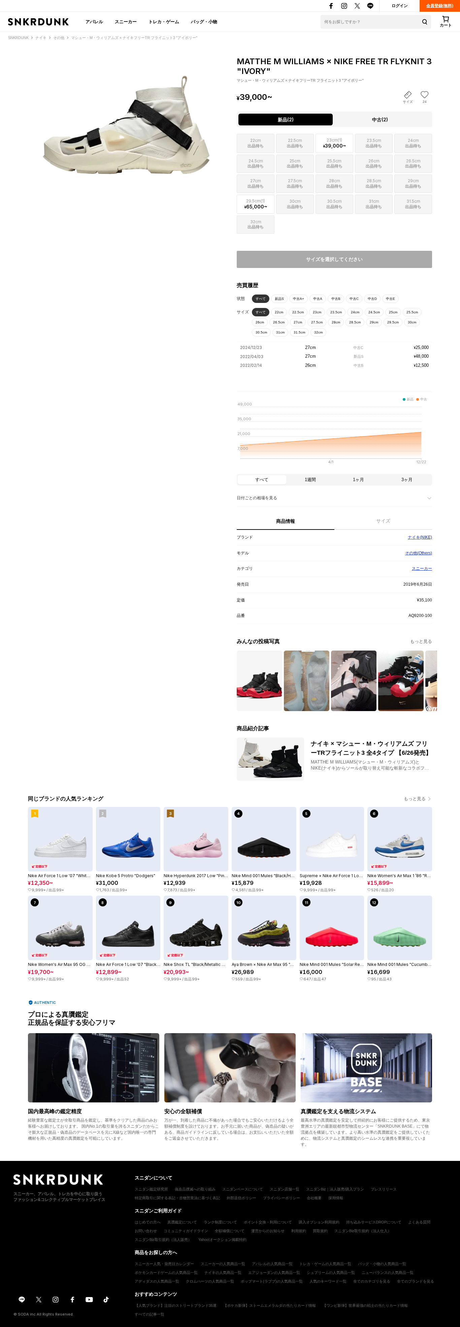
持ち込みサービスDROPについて (373, 1222)
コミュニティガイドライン (186, 1231)
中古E (390, 299)
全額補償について (229, 1231)
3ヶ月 (407, 479)
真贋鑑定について (182, 1222)
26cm (260, 322)
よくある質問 (419, 1222)
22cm (279, 312)
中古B (335, 299)
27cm (298, 322)
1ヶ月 (358, 479)
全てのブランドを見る (415, 1281)
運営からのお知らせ (268, 1231)
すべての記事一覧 (149, 1314)
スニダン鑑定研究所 (151, 1189)
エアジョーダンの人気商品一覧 (274, 1273)
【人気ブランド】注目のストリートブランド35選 (176, 1305)
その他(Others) (418, 553)
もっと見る (421, 641)
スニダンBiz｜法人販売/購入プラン (335, 1189)
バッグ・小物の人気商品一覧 (382, 1264)
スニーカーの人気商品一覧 (223, 1264)
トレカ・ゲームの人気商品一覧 (325, 1264)
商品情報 (285, 521)
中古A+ (298, 299)
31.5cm (299, 332)
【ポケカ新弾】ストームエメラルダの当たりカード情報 (269, 1305)
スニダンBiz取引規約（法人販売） (163, 1240)
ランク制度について (220, 1222)
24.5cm (374, 312)
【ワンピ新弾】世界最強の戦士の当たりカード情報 (365, 1305)
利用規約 (298, 1231)
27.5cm (317, 322)
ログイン (400, 5)
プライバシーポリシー (281, 1198)
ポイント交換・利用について (268, 1222)
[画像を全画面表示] (125, 114)
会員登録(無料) (439, 5)
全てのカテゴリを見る (371, 1281)
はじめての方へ (148, 1222)
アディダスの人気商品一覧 (157, 1281)
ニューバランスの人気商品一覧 (388, 1273)
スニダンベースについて (242, 1189)
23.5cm (336, 312)
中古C (354, 299)
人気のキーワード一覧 (328, 1281)
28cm (336, 322)
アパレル (94, 21)
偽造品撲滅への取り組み (195, 1189)
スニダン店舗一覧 (284, 1189)
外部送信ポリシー (241, 1198)
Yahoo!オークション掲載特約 (222, 1240)
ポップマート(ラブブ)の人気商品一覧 (272, 1281)
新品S (279, 299)
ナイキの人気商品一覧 (222, 1273)
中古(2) (380, 119)
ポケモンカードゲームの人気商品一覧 (166, 1273)
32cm (318, 332)
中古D (372, 299)
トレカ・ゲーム (164, 21)
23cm (317, 312)
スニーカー (126, 21)
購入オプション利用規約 (319, 1222)
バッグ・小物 (204, 21)
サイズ (383, 520)
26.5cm (279, 322)
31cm (280, 332)
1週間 (310, 479)
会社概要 (314, 1198)
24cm (355, 312)
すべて (261, 299)
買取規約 (320, 1231)
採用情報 (335, 1198)
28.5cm (355, 322)
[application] (334, 435)
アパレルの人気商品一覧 (272, 1264)
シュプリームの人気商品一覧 (331, 1273)
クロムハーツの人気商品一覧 (210, 1281)
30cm (412, 322)
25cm (393, 312)
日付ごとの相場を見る (257, 498)
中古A (317, 299)
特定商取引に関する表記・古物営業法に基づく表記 (177, 1198)
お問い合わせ (146, 1231)
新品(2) (286, 119)
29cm (374, 322)
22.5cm (298, 312)
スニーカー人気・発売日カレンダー (164, 1264)
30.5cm (261, 332)
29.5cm (393, 322)
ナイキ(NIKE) (420, 537)
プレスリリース (384, 1189)
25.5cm (412, 312)
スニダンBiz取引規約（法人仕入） (362, 1231)
